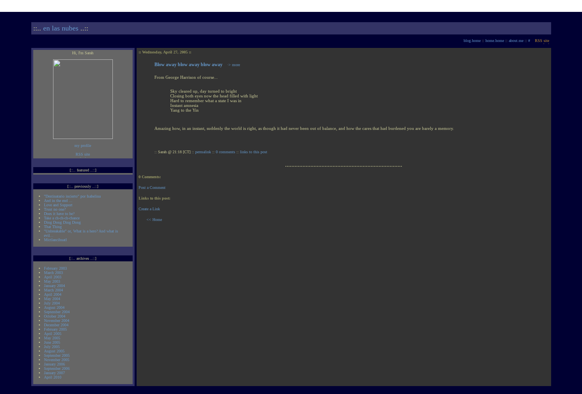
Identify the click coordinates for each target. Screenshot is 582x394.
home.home (494, 40)
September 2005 (57, 355)
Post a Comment (152, 187)
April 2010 (52, 377)
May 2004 (52, 299)
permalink (203, 152)
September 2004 (57, 312)
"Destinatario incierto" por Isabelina (72, 196)
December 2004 (56, 325)
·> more (233, 65)
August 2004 (54, 307)
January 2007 (54, 373)
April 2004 (52, 294)
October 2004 (54, 316)
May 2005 (52, 338)
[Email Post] (273, 152)
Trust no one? (55, 209)
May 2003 (52, 281)
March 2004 (53, 290)
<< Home (154, 219)
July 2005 (52, 347)
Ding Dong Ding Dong (62, 222)
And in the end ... (58, 200)
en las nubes (60, 28)
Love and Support (58, 205)
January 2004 (54, 286)
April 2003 (52, 277)
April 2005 (52, 333)
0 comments (225, 152)
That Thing (53, 227)
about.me (516, 40)
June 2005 (52, 342)
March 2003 (53, 272)
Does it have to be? (59, 213)
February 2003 (55, 268)
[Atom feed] (542, 40)
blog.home (472, 40)
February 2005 (55, 329)
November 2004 (56, 320)
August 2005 (54, 351)
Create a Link (149, 209)
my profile (82, 145)
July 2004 (52, 303)
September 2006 (57, 368)
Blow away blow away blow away (188, 64)
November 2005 (56, 360)
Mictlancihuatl (55, 240)
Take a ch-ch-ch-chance (62, 218)
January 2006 (54, 364)
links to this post (254, 152)
